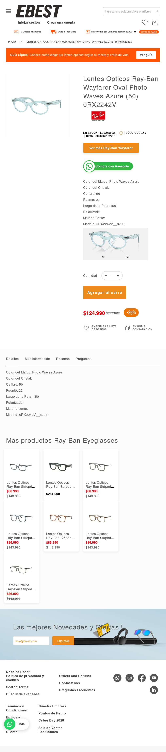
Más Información (37, 358)
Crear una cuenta (61, 22)
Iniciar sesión (29, 22)
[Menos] (105, 275)
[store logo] (39, 11)
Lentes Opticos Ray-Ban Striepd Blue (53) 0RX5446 (21, 537)
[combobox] (131, 11)
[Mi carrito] (155, 22)
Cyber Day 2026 (51, 720)
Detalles (12, 358)
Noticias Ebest (18, 671)
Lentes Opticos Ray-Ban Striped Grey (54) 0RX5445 (21, 589)
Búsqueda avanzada (22, 694)
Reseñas (63, 358)
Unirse (63, 640)
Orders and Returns (75, 675)
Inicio (12, 41)
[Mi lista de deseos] (145, 22)
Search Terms (17, 687)
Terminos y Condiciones (16, 708)
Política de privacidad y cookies (25, 677)
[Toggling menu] (8, 11)
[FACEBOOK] (142, 678)
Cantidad (90, 276)
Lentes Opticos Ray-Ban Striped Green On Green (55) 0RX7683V (58, 488)
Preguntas (83, 358)
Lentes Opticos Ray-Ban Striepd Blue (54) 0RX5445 (21, 486)
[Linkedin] (154, 690)
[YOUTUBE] (154, 678)
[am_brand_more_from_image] (22, 466)
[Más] (119, 275)
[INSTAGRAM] (130, 678)
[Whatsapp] (117, 678)
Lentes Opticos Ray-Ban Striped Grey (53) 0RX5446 (100, 486)
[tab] (12, 360)
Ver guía (146, 55)
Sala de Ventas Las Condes (50, 729)
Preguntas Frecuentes (77, 690)
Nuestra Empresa (52, 706)
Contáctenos (69, 683)
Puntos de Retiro (52, 713)
